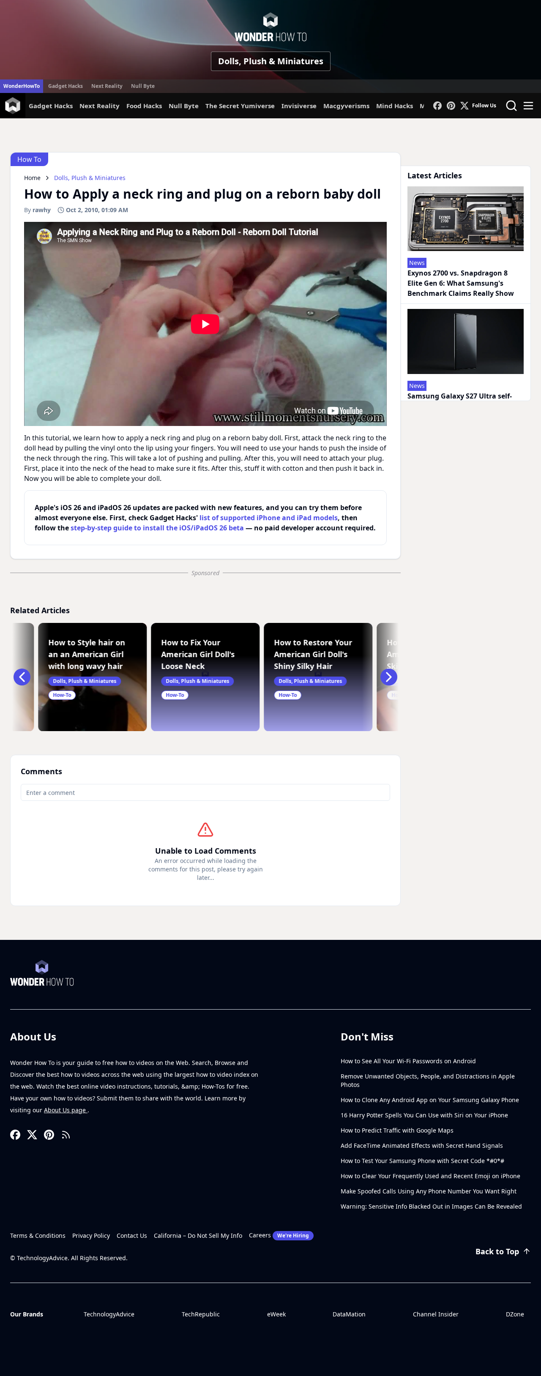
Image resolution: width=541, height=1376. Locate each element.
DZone (515, 1314)
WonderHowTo (21, 86)
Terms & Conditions (38, 1235)
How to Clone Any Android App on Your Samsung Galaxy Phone (430, 1100)
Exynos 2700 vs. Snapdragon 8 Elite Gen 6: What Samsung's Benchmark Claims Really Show (460, 283)
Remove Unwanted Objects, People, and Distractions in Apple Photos (428, 1080)
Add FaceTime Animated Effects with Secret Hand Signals (422, 1145)
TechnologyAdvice (109, 1314)
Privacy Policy (91, 1235)
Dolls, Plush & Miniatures (270, 61)
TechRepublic (201, 1314)
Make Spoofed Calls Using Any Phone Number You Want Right (428, 1191)
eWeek (276, 1314)
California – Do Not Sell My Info (198, 1235)
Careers (279, 1235)
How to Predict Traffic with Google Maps (397, 1130)
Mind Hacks (394, 105)
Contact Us (132, 1235)
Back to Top (497, 1251)
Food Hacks (144, 105)
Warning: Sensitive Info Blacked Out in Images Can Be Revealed (431, 1206)
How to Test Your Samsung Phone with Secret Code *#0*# (422, 1161)
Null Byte (143, 86)
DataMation (349, 1314)
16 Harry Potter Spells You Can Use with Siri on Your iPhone (424, 1115)
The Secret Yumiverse (240, 105)
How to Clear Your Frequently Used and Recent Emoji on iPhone (430, 1176)
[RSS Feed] (66, 1135)
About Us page (65, 1110)
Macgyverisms (346, 105)
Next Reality (107, 86)
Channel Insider (436, 1314)
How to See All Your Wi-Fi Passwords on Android (408, 1061)
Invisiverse (299, 105)
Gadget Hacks (65, 86)
